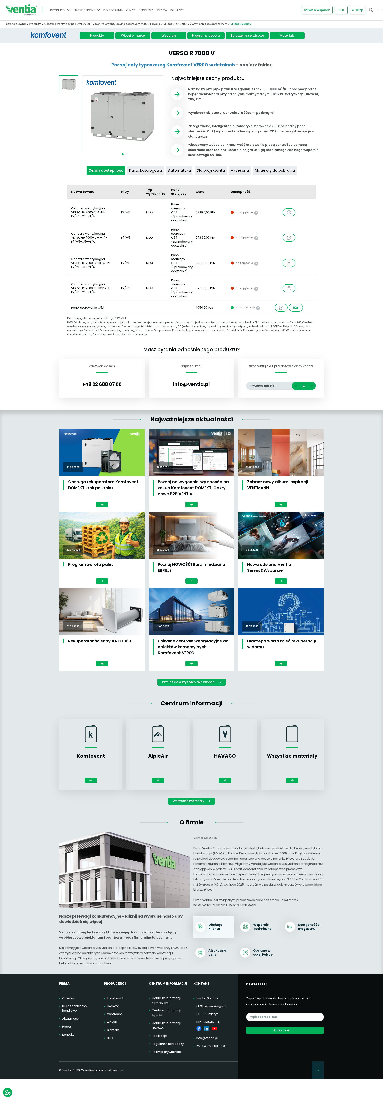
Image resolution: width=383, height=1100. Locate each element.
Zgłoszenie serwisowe (247, 35)
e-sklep (357, 10)
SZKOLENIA (146, 10)
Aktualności (70, 1018)
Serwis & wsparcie (317, 10)
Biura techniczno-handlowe (75, 1008)
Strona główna (16, 24)
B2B (341, 10)
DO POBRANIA (113, 10)
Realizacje (159, 1036)
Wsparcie (169, 35)
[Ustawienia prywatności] (7, 1092)
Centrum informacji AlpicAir (166, 1012)
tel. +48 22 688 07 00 (211, 1046)
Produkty (35, 24)
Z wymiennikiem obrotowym (208, 24)
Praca (66, 1026)
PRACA (162, 10)
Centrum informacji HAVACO (166, 1025)
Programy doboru (206, 35)
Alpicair (112, 1022)
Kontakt (68, 1034)
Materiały (287, 35)
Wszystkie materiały (188, 801)
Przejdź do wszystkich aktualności (188, 682)
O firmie (68, 998)
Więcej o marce (133, 35)
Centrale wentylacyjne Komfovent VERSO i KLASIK (127, 24)
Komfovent (115, 998)
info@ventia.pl (191, 384)
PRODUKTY (58, 10)
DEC (110, 1038)
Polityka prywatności (167, 1052)
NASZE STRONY (84, 10)
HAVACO (113, 1006)
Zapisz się (281, 1030)
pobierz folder (255, 65)
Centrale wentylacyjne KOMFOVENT (68, 24)
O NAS (130, 10)
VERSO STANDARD (175, 24)
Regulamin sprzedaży (168, 1044)
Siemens (113, 1030)
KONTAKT (177, 10)
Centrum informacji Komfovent (166, 1000)
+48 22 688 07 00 (102, 384)
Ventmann (115, 1014)
